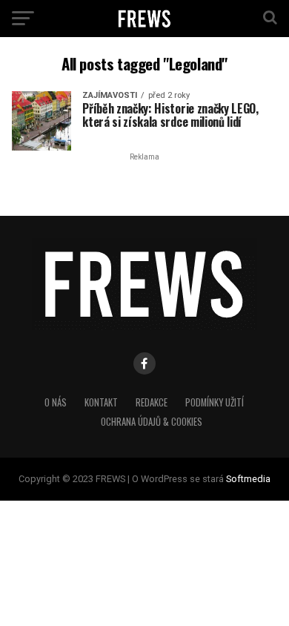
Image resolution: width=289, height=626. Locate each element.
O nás (55, 402)
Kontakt (101, 402)
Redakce (151, 402)
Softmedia (248, 478)
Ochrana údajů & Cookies (151, 422)
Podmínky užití (214, 402)
